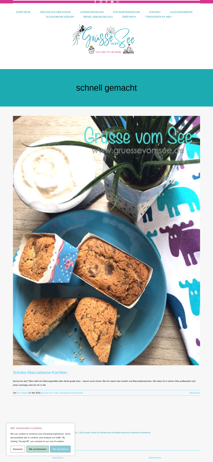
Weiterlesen (194, 393)
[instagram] (101, 2)
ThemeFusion (105, 433)
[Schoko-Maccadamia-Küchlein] (106, 240)
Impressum (57, 457)
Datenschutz (155, 457)
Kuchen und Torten (50, 393)
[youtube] (112, 2)
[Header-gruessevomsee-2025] (106, 20)
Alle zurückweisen (37, 449)
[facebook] (95, 2)
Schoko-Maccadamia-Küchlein (40, 372)
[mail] (117, 2)
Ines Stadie (22, 393)
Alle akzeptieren (60, 449)
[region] (40, 439)
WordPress (146, 433)
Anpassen (18, 449)
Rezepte (64, 393)
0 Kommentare (76, 393)
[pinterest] (106, 2)
